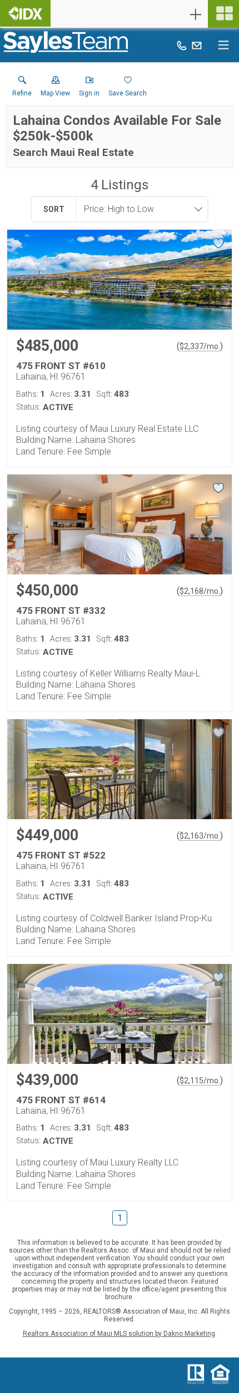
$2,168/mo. (200, 591)
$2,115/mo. (200, 1080)
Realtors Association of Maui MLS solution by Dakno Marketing (119, 1334)
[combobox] (138, 209)
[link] (22, 88)
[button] (55, 88)
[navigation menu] (223, 14)
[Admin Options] (195, 14)
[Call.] (181, 45)
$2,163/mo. (200, 835)
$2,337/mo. (200, 346)
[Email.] (196, 45)
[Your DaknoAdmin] (25, 13)
